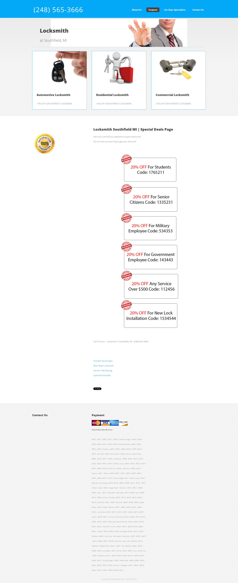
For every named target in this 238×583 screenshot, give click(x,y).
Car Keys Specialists (175, 9)
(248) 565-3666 (58, 9)
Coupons (153, 9)
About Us (137, 9)
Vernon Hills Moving (102, 370)
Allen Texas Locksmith (103, 365)
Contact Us (198, 9)
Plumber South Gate (102, 360)
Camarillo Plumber (102, 375)
